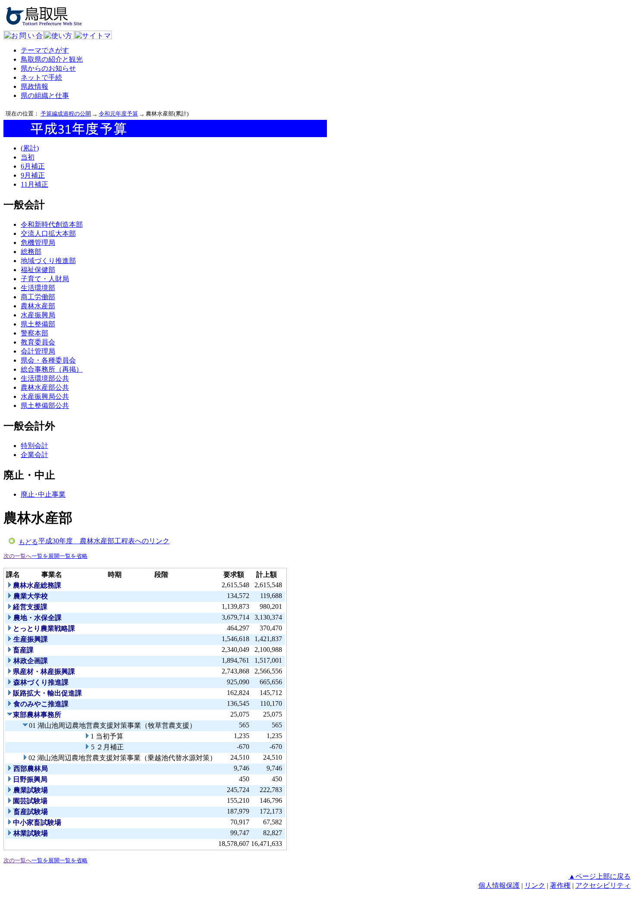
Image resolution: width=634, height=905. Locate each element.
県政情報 (34, 86)
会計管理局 (38, 351)
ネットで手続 (41, 77)
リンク (534, 885)
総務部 (31, 251)
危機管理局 (38, 242)
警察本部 (34, 333)
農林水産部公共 (45, 387)
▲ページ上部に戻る (599, 876)
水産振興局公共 (45, 396)
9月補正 (33, 175)
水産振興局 (38, 315)
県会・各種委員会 (48, 360)
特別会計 (34, 445)
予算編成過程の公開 (66, 113)
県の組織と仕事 (45, 95)
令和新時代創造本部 (52, 224)
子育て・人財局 (45, 278)
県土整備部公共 (45, 405)
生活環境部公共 (45, 378)
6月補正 (33, 166)
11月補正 (34, 184)
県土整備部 (38, 324)
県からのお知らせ (48, 68)
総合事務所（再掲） (52, 369)
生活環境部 (38, 287)
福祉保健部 (38, 269)
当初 (28, 157)
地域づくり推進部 (48, 260)
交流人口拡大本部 (48, 233)
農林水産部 (38, 306)
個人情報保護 (499, 885)
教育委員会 (38, 342)
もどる (28, 542)
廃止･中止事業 (43, 494)
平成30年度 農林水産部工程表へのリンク (103, 541)
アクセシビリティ (603, 885)
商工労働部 (38, 297)
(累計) (30, 148)
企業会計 (34, 454)
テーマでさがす (45, 50)
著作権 (560, 885)
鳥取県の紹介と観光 (52, 59)
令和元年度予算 (118, 113)
